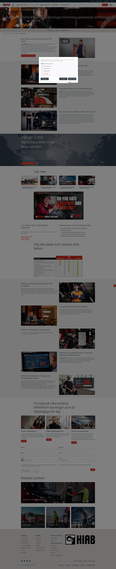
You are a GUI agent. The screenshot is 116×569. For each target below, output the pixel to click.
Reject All (63, 78)
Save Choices (44, 78)
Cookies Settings (45, 73)
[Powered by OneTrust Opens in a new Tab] (72, 82)
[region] (58, 70)
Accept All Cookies (72, 78)
